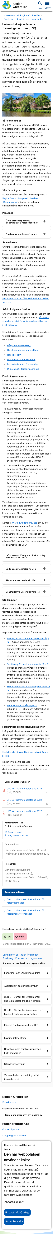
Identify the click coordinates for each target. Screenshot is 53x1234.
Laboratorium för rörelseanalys (22, 364)
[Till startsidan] (15, 5)
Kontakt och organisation (30, 19)
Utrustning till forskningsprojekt (23, 368)
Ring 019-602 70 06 (16, 835)
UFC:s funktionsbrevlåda (24, 522)
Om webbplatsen (11, 1129)
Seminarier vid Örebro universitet (22, 592)
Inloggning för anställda (14, 1135)
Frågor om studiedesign (19, 345)
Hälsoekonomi (14, 354)
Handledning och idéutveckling (22, 350)
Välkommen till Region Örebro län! (22, 15)
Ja (9, 936)
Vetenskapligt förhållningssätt (22, 705)
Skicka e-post (13, 832)
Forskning (9, 19)
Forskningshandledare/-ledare (21, 234)
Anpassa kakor (13, 1201)
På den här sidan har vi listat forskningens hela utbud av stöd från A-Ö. (25, 321)
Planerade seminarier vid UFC (21, 580)
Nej (21, 936)
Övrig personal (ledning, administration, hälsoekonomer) (22, 222)
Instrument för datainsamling (21, 359)
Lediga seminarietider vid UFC (21, 569)
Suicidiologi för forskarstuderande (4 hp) (27, 664)
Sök (40, 5)
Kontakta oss (9, 1102)
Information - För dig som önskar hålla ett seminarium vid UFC (25, 556)
